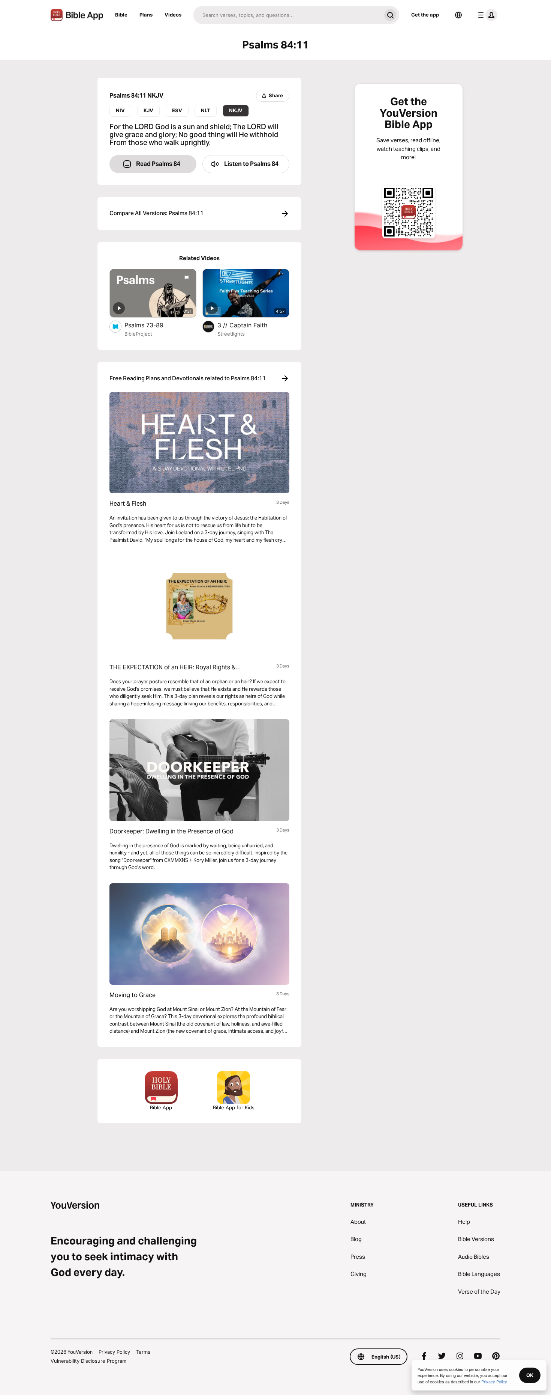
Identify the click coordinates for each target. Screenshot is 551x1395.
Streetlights (231, 334)
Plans (146, 15)
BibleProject (138, 334)
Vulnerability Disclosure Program (88, 1361)
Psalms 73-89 (151, 325)
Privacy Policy (114, 1352)
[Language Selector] (458, 15)
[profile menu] (486, 15)
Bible (121, 15)
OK (529, 1375)
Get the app (425, 15)
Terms (143, 1352)
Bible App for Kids (234, 1107)
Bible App (161, 1107)
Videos (173, 15)
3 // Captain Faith (250, 325)
